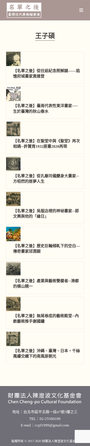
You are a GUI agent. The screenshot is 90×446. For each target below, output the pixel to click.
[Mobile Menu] (81, 10)
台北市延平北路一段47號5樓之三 (50, 412)
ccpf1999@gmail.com (52, 425)
